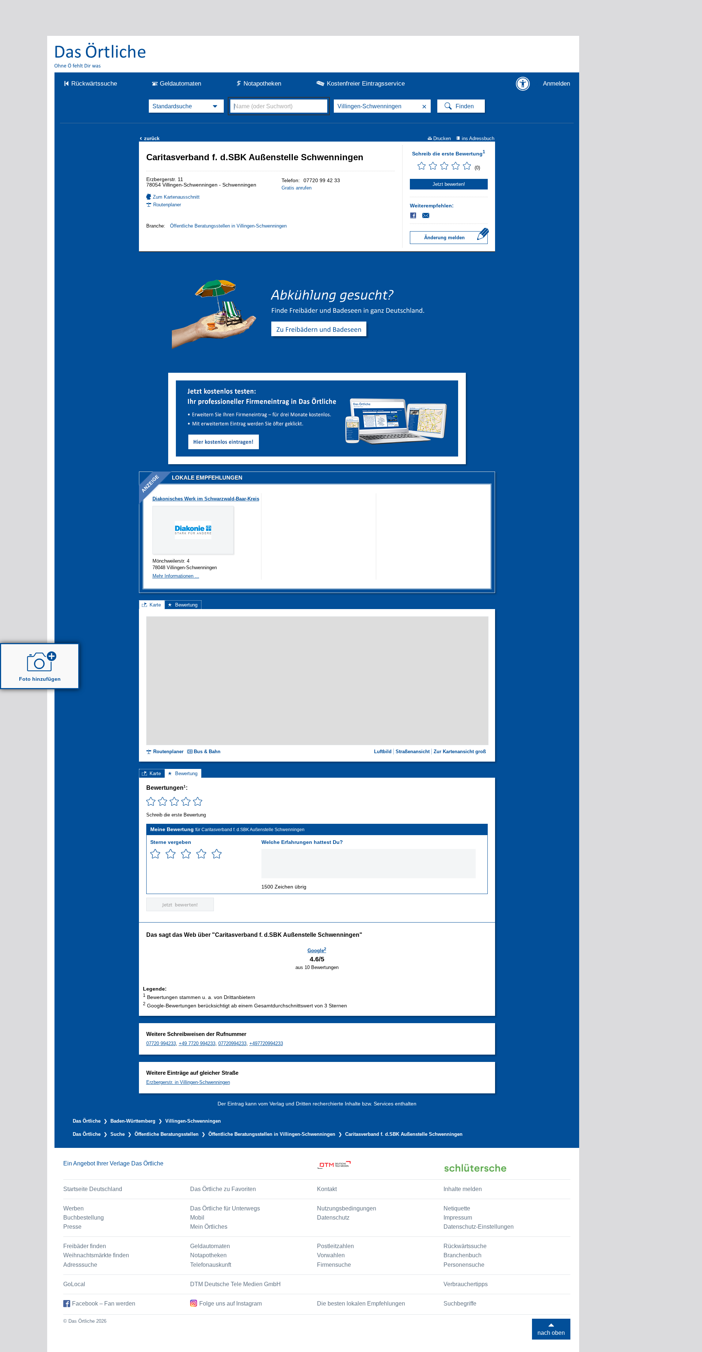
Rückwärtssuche (94, 83)
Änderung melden (444, 237)
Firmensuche (334, 1265)
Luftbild (383, 751)
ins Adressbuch (478, 138)
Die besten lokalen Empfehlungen (361, 1303)
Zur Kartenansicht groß (460, 751)
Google (316, 950)
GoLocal (74, 1284)
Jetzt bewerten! (449, 184)
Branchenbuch (463, 1255)
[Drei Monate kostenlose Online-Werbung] (317, 383)
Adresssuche (80, 1265)
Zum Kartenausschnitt (176, 197)
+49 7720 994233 (197, 1043)
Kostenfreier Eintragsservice (366, 83)
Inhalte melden (463, 1189)
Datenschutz (333, 1217)
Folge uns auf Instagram (230, 1303)
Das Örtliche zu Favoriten (223, 1189)
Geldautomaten (180, 83)
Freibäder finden (84, 1246)
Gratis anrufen (297, 188)
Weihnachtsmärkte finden (96, 1255)
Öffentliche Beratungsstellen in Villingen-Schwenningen (228, 226)
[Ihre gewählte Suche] (186, 106)
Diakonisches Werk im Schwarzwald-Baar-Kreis (205, 499)
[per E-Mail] (430, 215)
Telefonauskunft (210, 1265)
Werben (73, 1208)
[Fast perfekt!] (201, 854)
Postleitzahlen (335, 1246)
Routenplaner (167, 204)
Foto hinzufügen (40, 679)
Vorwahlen (331, 1255)
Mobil (197, 1217)
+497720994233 (266, 1043)
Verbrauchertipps (466, 1284)
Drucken (442, 138)
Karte (155, 605)
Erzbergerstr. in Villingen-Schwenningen (188, 1082)
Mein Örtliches (208, 1227)
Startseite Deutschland (92, 1189)
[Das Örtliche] (100, 55)
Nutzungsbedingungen (346, 1208)
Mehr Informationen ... (175, 576)
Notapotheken (262, 83)
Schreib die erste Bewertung (448, 153)
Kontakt (327, 1189)
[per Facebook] (414, 215)
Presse (72, 1227)
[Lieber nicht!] (155, 854)
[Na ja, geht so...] (171, 854)
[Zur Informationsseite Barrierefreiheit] (522, 83)
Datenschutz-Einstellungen (479, 1227)
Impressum (458, 1217)
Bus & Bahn (207, 751)
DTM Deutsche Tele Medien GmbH (235, 1284)
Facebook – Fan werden (103, 1303)
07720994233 (232, 1043)
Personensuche (464, 1265)
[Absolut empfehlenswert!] (217, 854)
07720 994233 (161, 1043)
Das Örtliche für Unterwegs (225, 1208)
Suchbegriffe (460, 1303)
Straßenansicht (413, 751)
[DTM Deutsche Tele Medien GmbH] (380, 1168)
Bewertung (186, 605)
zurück (149, 138)
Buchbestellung (83, 1217)
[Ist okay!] (186, 854)
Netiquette (457, 1208)
